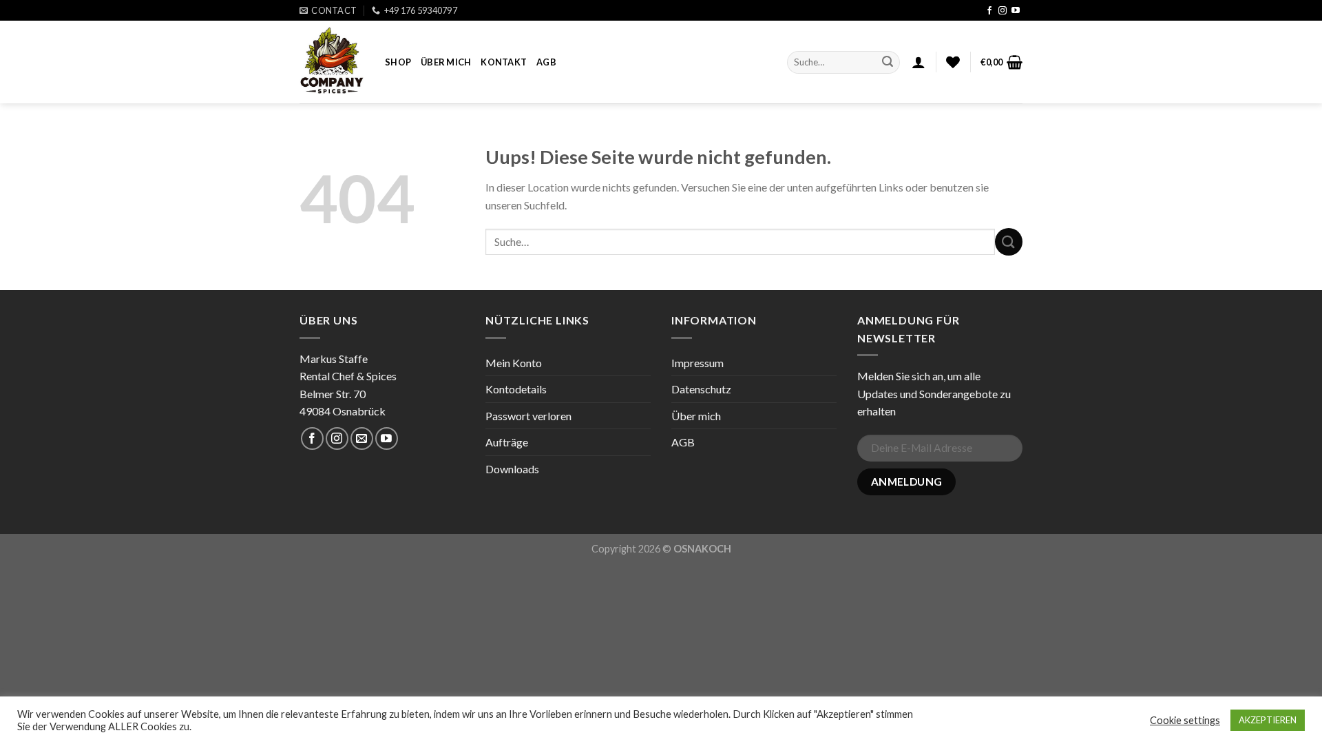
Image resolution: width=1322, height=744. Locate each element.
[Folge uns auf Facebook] (989, 11)
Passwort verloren (528, 415)
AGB (546, 62)
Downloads (512, 468)
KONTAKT (504, 62)
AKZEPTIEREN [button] (1268, 719)
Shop (398, 62)
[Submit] (887, 62)
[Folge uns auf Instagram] (1002, 11)
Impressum (697, 362)
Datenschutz (701, 388)
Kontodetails (516, 388)
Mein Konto (513, 362)
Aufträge (506, 441)
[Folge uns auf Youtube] (1015, 11)
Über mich (446, 62)
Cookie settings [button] (1185, 720)
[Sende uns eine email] (361, 438)
